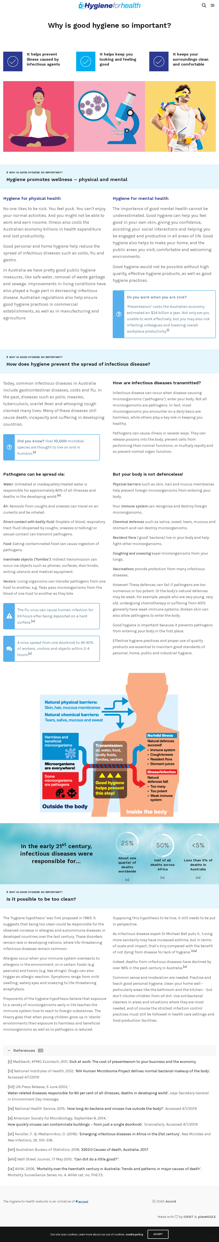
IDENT (188, 1217)
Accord (171, 1201)
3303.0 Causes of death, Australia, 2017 (114, 1149)
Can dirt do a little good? (96, 1159)
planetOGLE (207, 1217)
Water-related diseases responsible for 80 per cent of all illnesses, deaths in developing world (87, 1093)
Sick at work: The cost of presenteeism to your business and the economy (132, 1061)
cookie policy (134, 1234)
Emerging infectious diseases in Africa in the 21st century (129, 1134)
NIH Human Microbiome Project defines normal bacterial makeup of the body (142, 1071)
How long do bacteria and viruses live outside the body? (115, 1108)
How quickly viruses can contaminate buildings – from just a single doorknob (75, 1124)
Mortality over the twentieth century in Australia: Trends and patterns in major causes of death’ (119, 1168)
